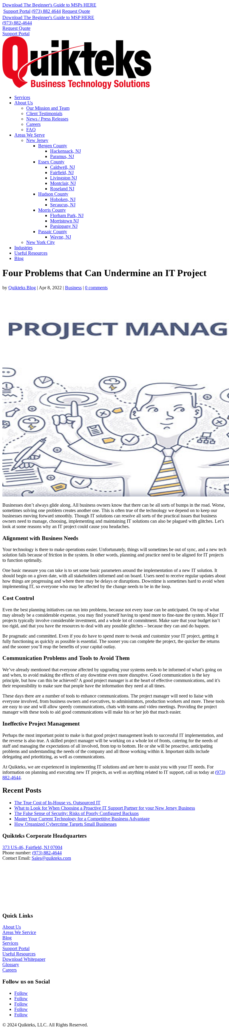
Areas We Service (19, 932)
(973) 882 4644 (46, 11)
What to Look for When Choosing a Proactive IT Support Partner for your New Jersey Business (104, 808)
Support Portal (16, 11)
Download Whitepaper (23, 959)
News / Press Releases (47, 118)
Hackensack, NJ (65, 151)
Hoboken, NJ (62, 199)
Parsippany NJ (64, 226)
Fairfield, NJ (62, 172)
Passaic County (52, 231)
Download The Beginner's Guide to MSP (48, 17)
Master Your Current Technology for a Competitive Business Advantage (82, 818)
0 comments (96, 287)
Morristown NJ (64, 220)
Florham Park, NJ (66, 215)
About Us (23, 102)
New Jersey (37, 140)
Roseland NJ (62, 188)
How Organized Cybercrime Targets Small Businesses (65, 824)
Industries (23, 247)
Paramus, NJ (62, 156)
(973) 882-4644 (17, 22)
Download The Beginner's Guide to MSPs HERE (49, 4)
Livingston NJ (63, 177)
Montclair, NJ (63, 183)
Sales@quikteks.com (51, 858)
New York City (40, 242)
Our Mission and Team (47, 108)
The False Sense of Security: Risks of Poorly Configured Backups (76, 813)
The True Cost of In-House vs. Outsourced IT (57, 802)
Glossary (10, 964)
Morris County (52, 210)
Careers (33, 124)
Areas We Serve (29, 134)
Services (22, 97)
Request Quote (76, 11)
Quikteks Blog (22, 287)
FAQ (31, 129)
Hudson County (53, 194)
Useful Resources (30, 253)
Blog (19, 258)
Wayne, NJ (60, 236)
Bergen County (52, 145)
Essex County (51, 161)
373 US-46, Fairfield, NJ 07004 (32, 847)
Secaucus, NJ (62, 204)
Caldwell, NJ (62, 167)
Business (73, 287)
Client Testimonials (44, 113)
